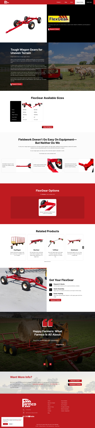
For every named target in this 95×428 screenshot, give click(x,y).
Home (49, 400)
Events (49, 408)
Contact (49, 410)
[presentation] (15, 241)
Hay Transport (64, 404)
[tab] (45, 261)
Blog (49, 412)
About (71, 2)
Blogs (66, 2)
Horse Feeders (64, 400)
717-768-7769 (28, 409)
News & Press (51, 406)
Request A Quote (80, 2)
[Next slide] (83, 247)
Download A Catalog (75, 384)
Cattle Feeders (64, 402)
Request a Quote (75, 380)
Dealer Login (89, 2)
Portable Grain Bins (65, 406)
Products (58, 2)
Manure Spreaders (65, 408)
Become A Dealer (51, 402)
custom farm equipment (38, 384)
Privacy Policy (18, 420)
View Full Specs (48, 127)
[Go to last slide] (12, 247)
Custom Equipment (65, 410)
